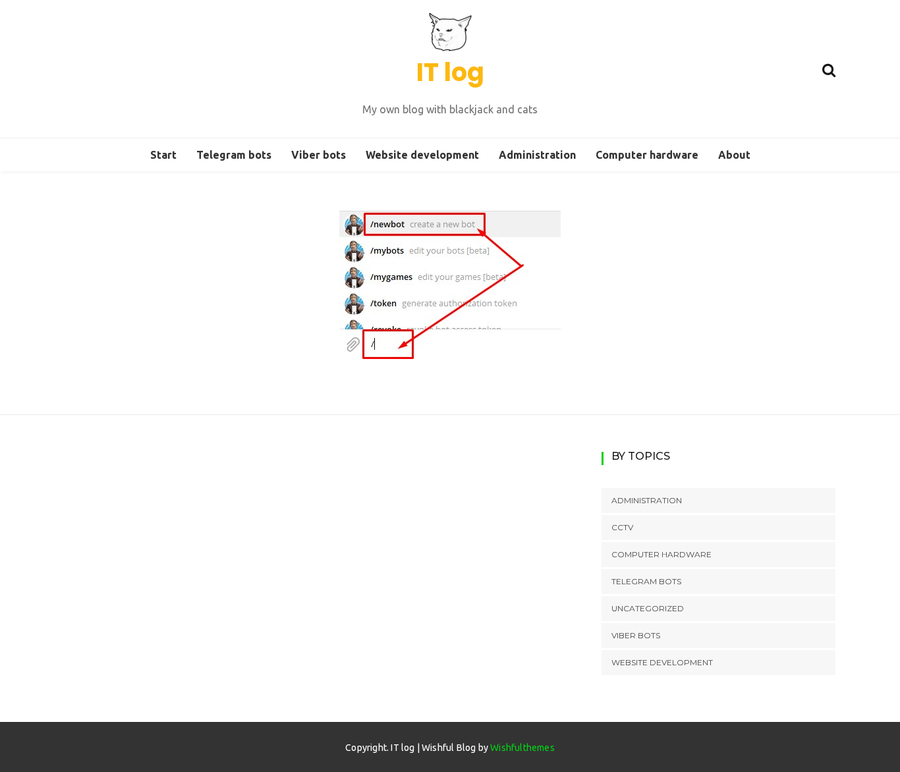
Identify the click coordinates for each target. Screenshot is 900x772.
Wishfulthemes (522, 747)
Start (163, 155)
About (734, 155)
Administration (537, 155)
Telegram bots (233, 155)
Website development (422, 155)
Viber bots (318, 155)
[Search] (828, 68)
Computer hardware (647, 155)
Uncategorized (647, 608)
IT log (450, 72)
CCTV (622, 527)
